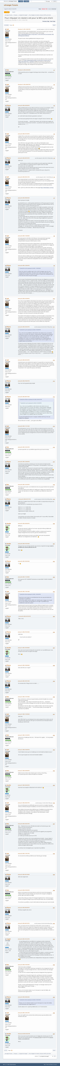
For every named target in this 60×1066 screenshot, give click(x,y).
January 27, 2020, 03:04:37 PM (23, 802)
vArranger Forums (11, 5)
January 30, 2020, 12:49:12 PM (23, 1012)
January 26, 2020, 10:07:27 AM (23, 681)
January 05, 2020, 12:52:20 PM (23, 484)
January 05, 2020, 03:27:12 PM (25, 499)
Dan (8, 70)
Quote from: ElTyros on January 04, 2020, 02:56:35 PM (31, 399)
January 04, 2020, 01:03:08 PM (23, 298)
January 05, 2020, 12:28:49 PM (23, 461)
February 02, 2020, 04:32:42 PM (24, 1033)
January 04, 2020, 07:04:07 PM (23, 380)
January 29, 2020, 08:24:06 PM (23, 907)
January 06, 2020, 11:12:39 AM (23, 576)
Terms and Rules (49, 1064)
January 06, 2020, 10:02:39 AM (23, 561)
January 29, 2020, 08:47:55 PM (23, 923)
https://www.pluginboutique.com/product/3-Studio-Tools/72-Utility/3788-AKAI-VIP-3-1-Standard (34, 61)
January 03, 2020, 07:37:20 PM (23, 133)
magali (9, 939)
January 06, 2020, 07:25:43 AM (23, 543)
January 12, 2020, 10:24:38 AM (23, 647)
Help (45, 1064)
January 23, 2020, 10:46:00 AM (23, 665)
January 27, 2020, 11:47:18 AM (23, 696)
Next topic (52, 21)
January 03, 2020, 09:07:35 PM (23, 158)
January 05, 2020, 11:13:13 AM (23, 426)
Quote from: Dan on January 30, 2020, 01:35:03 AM (30, 999)
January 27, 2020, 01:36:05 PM (23, 749)
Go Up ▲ (55, 1064)
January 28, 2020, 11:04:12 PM (23, 853)
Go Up (5, 1050)
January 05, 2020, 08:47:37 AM (23, 396)
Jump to (36, 1056)
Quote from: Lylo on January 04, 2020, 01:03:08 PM (30, 329)
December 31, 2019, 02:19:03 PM (24, 69)
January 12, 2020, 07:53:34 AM (23, 631)
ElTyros (9, 105)
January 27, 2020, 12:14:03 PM (23, 735)
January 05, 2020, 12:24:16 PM (23, 447)
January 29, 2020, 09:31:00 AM (23, 874)
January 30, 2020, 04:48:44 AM (23, 997)
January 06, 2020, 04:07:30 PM (25, 616)
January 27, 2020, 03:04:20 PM (23, 785)
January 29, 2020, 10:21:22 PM (23, 939)
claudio (9, 523)
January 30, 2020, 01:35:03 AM (23, 964)
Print (54, 25)
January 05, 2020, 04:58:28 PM (23, 523)
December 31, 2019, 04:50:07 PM (24, 84)
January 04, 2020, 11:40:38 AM (23, 235)
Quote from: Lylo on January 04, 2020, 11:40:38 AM (30, 268)
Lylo (8, 29)
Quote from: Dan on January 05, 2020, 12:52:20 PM (30, 594)
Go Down (6, 25)
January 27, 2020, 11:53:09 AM (23, 714)
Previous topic (46, 21)
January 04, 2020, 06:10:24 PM (23, 359)
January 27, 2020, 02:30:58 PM (23, 770)
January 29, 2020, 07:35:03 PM (23, 890)
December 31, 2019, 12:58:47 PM (24, 29)
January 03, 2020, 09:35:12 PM (23, 177)
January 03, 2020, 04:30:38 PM (23, 105)
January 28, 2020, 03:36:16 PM (23, 823)
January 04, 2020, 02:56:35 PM (23, 326)
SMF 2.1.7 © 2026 (6, 1064)
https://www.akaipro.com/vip (46, 187)
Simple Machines (13, 1064)
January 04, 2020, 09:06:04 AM (23, 197)
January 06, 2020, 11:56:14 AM (23, 591)
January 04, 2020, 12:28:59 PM (23, 265)
